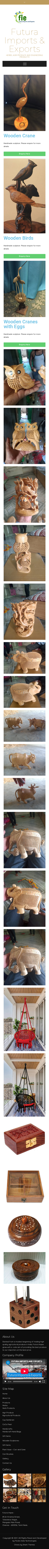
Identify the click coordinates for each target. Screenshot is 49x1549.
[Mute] (40, 1381)
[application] (25, 1371)
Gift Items (7, 1436)
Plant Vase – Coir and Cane (14, 1449)
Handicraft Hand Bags (12, 1432)
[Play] (5, 1381)
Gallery (6, 1458)
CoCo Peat (7, 1424)
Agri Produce (8, 1413)
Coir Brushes (8, 1454)
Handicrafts (7, 1429)
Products (6, 1403)
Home (5, 1394)
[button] (24, 154)
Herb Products (9, 1408)
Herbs (5, 1405)
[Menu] (24, 64)
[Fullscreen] (44, 1381)
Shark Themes (29, 1545)
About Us (6, 1398)
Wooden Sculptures (11, 1440)
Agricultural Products (11, 1415)
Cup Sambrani (8, 1420)
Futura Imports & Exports (24, 40)
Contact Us (7, 1463)
